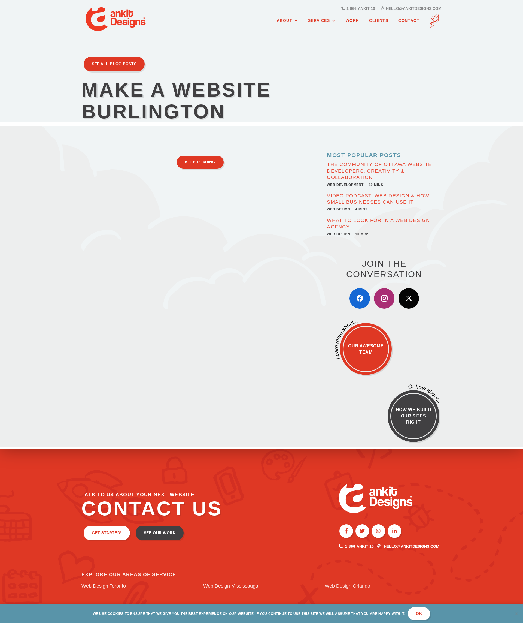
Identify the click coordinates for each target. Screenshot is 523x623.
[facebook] (359, 298)
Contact (408, 20)
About (284, 20)
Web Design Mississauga (230, 586)
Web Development (345, 185)
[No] (516, 613)
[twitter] (409, 298)
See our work (160, 533)
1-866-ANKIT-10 (359, 546)
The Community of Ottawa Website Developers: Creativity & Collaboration (379, 171)
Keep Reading (200, 162)
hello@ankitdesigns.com (411, 546)
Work (352, 20)
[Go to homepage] (129, 20)
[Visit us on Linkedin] (394, 531)
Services (319, 20)
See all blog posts (114, 64)
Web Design (338, 209)
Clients (378, 20)
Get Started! (107, 533)
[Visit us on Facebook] (346, 531)
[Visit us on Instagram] (378, 531)
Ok (419, 613)
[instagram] (384, 298)
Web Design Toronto (103, 586)
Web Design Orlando (347, 586)
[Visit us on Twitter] (362, 531)
